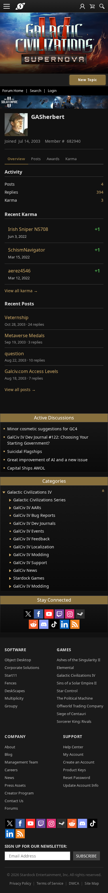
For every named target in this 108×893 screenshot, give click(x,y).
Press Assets (15, 785)
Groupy (11, 705)
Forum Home (12, 90)
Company (15, 736)
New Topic (87, 80)
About (10, 746)
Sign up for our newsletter (35, 846)
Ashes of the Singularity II (78, 659)
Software (15, 649)
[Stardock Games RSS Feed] (75, 624)
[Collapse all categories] (103, 491)
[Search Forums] (102, 6)
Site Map (92, 883)
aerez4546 (19, 271)
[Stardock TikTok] (54, 624)
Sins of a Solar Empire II (76, 683)
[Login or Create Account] (82, 6)
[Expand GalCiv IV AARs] (10, 508)
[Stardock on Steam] (80, 614)
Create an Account (78, 762)
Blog (8, 754)
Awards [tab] (53, 158)
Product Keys (74, 769)
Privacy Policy (20, 883)
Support (72, 736)
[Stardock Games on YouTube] (49, 614)
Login (52, 90)
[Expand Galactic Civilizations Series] (10, 500)
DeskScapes (15, 690)
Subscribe (86, 856)
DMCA (74, 883)
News (9, 777)
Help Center (73, 746)
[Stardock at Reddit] (33, 624)
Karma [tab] (71, 158)
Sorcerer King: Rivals (74, 721)
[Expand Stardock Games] (10, 578)
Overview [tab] (16, 158)
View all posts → (20, 389)
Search (35, 90)
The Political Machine (75, 698)
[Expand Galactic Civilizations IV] (3, 493)
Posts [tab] (36, 158)
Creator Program (19, 793)
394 (99, 192)
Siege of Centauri (71, 713)
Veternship (17, 317)
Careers (11, 769)
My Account (73, 754)
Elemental (65, 667)
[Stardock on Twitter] (28, 614)
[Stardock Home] (20, 6)
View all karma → (21, 290)
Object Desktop (18, 659)
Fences (10, 683)
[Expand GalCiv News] (10, 570)
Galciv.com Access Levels (31, 371)
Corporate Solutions (22, 667)
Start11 (11, 675)
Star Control (67, 690)
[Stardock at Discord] (44, 624)
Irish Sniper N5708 (28, 229)
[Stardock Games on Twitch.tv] (59, 614)
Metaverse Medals (25, 335)
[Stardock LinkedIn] (64, 624)
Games (64, 649)
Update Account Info (80, 785)
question (14, 353)
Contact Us (14, 800)
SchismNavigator (26, 250)
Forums (11, 808)
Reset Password (76, 777)
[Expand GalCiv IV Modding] (10, 555)
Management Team (21, 762)
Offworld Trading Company (80, 705)
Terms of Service (50, 883)
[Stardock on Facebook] (38, 614)
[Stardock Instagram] (70, 614)
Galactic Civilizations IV (76, 675)
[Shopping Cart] (92, 6)
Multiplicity (14, 698)
